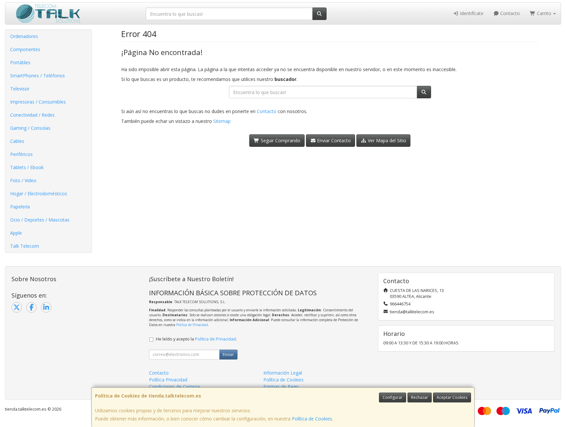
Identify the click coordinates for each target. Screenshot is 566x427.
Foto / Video (23, 180)
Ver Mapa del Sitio (386, 140)
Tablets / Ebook (27, 167)
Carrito (544, 13)
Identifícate (471, 13)
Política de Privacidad (192, 324)
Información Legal (282, 373)
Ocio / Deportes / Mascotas (39, 220)
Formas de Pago (281, 386)
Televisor (19, 89)
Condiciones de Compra (174, 386)
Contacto (509, 13)
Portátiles (20, 62)
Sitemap (222, 121)
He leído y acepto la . (196, 339)
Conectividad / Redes (32, 115)
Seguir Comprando (279, 140)
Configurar (393, 397)
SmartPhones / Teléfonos (37, 75)
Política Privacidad (168, 380)
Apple (16, 233)
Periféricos (21, 154)
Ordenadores (24, 36)
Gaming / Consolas (30, 128)
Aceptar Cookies (452, 397)
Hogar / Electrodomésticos (38, 193)
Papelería (20, 207)
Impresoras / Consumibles (38, 102)
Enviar (228, 354)
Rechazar (419, 397)
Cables (17, 141)
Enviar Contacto (333, 140)
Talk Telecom (24, 246)
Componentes (25, 49)
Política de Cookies (312, 419)
